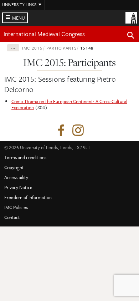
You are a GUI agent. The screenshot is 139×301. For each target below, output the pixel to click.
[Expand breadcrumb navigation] (13, 47)
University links (19, 4)
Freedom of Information (28, 197)
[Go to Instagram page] (78, 130)
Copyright (14, 167)
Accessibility (16, 177)
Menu (18, 17)
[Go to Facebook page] (61, 130)
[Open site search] (131, 36)
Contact (12, 217)
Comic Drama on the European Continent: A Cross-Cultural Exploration (69, 104)
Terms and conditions (25, 157)
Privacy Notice (18, 187)
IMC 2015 (32, 48)
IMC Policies (16, 207)
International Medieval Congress (44, 33)
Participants (61, 48)
